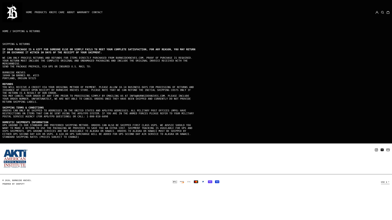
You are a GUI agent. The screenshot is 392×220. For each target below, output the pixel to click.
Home (5, 31)
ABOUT (71, 12)
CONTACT (97, 12)
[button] (382, 12)
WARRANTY (83, 12)
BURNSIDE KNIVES (21, 180)
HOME (29, 12)
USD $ (384, 182)
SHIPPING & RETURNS (26, 31)
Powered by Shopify (13, 184)
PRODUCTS (41, 12)
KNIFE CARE (57, 12)
